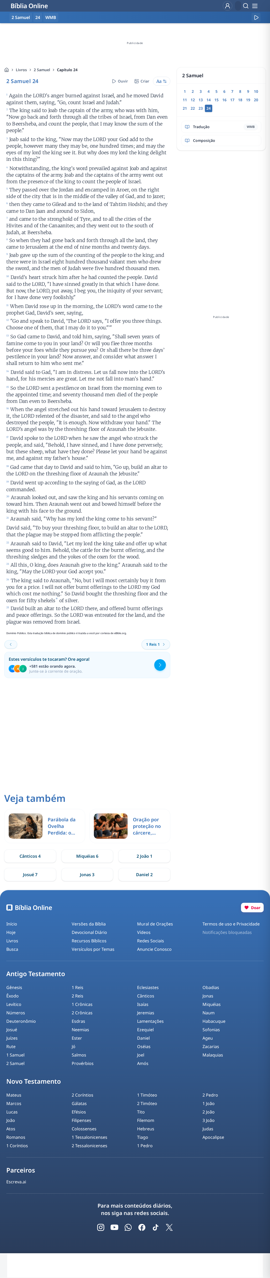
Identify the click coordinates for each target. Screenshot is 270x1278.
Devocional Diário (89, 932)
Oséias (144, 1046)
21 (185, 108)
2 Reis (77, 996)
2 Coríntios (82, 1095)
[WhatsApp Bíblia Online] (128, 1227)
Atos (10, 1129)
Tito (141, 1112)
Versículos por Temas (93, 949)
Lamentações (150, 1021)
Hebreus (145, 1129)
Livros (21, 69)
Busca (12, 949)
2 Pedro (210, 1095)
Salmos (79, 1055)
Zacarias (210, 1046)
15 (216, 99)
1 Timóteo (147, 1095)
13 (201, 99)
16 (224, 99)
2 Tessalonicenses (89, 1146)
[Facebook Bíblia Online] (142, 1227)
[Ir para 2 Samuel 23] (10, 644)
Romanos (15, 1137)
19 (248, 99)
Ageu (207, 1038)
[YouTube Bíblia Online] (114, 1227)
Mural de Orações (155, 924)
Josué (11, 1030)
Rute (11, 1046)
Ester (77, 1038)
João (10, 1120)
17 (232, 99)
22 (193, 108)
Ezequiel (145, 1030)
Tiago (142, 1137)
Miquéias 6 (87, 856)
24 (37, 17)
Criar (145, 81)
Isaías (142, 1004)
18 (240, 99)
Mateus (13, 1095)
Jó (73, 1046)
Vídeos (144, 932)
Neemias (80, 1030)
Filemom (145, 1120)
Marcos (13, 1103)
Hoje (11, 932)
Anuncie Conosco (154, 949)
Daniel (143, 1038)
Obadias (210, 987)
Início (11, 924)
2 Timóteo (147, 1103)
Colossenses (84, 1129)
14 (208, 99)
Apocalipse (213, 1137)
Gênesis (14, 987)
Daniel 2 (144, 874)
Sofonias (211, 1030)
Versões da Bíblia (89, 924)
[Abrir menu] (254, 6)
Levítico (13, 1004)
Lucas (12, 1112)
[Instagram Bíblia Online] (101, 1227)
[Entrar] (227, 6)
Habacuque (213, 1021)
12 (193, 99)
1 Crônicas (82, 1004)
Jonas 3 (87, 874)
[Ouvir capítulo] (256, 17)
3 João (208, 1120)
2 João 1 (144, 856)
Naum (208, 1013)
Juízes (12, 1038)
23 (201, 108)
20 (256, 99)
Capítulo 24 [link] (67, 69)
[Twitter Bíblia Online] (169, 1227)
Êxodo (12, 996)
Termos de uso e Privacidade (231, 924)
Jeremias (145, 1013)
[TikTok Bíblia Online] (155, 1227)
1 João (208, 1103)
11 (185, 99)
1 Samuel (15, 1055)
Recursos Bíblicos (89, 941)
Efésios (79, 1112)
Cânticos (145, 996)
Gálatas (79, 1103)
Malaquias (212, 1055)
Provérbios (83, 1063)
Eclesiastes (148, 987)
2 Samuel (42, 69)
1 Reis (77, 987)
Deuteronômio (21, 1021)
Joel (140, 1055)
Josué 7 (30, 874)
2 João (208, 1112)
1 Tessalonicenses (89, 1137)
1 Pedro (145, 1146)
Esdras (78, 1021)
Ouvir (123, 81)
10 (256, 91)
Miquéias (211, 1004)
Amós (142, 1063)
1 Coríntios (17, 1146)
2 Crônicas (82, 1013)
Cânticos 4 (30, 856)
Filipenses (81, 1120)
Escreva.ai (16, 1182)
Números (15, 1013)
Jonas (207, 996)
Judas (207, 1129)
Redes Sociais (150, 941)
